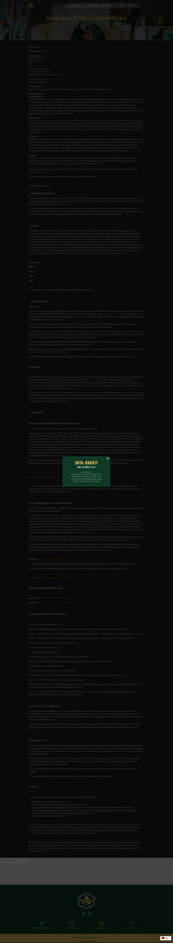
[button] (107, 458)
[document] (86, 471)
